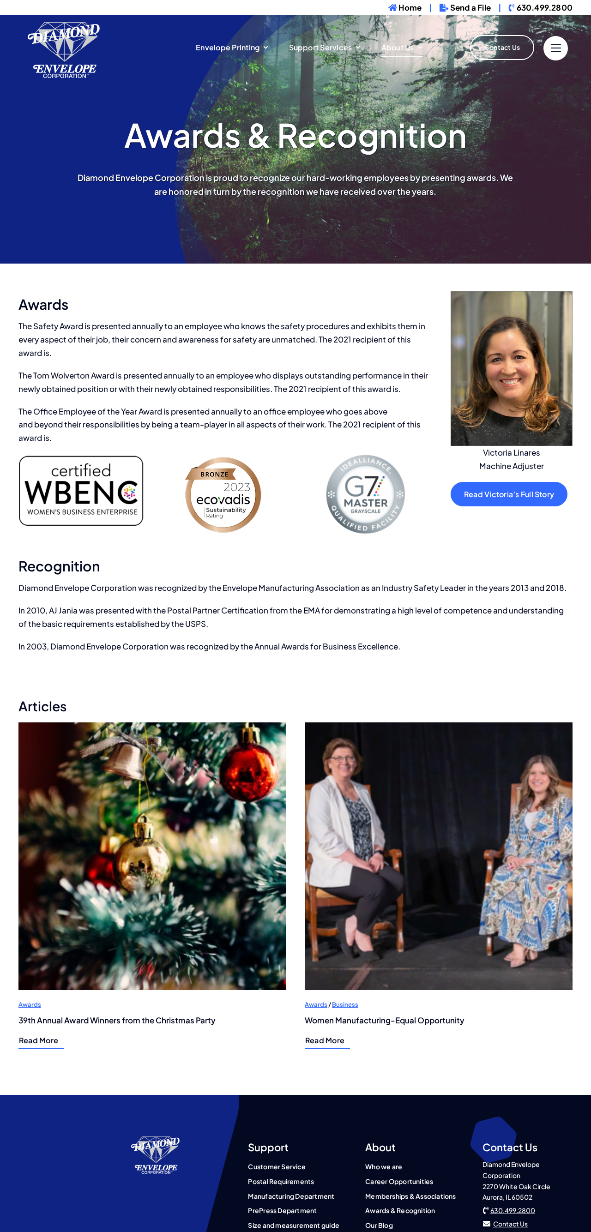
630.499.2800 (512, 1210)
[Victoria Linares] (155, 1140)
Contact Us (510, 1224)
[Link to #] (555, 48)
